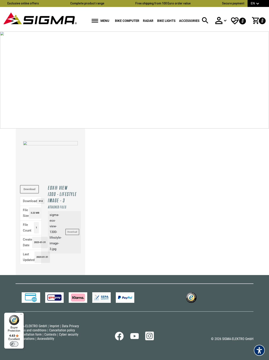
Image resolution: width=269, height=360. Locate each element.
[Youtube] (134, 338)
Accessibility (45, 339)
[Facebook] (119, 339)
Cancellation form (29, 334)
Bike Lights (166, 21)
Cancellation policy (62, 330)
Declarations (25, 339)
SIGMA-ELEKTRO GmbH (31, 326)
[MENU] (95, 21)
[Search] (205, 20)
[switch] (14, 344)
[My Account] (220, 20)
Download (29, 189)
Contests (50, 334)
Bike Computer (127, 21)
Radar (148, 21)
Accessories (189, 21)
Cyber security (68, 334)
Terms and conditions (31, 330)
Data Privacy (70, 326)
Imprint (54, 326)
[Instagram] (149, 339)
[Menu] (21, 315)
